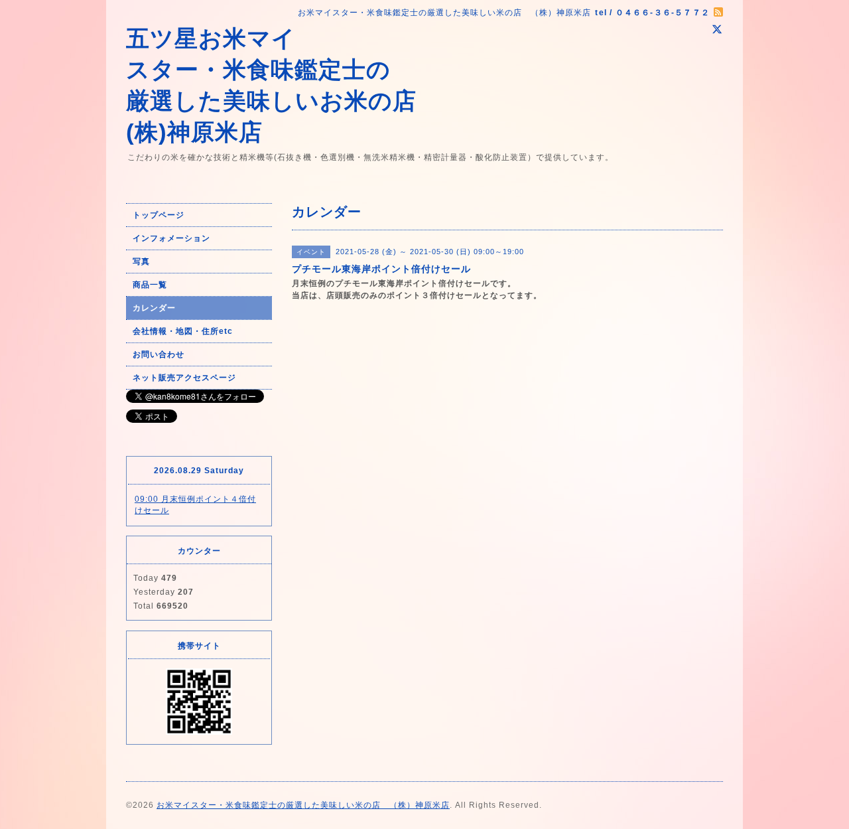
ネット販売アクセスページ (184, 377)
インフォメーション (171, 238)
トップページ (158, 215)
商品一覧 (150, 284)
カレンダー (154, 308)
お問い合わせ (158, 354)
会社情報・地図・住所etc (183, 331)
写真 (141, 261)
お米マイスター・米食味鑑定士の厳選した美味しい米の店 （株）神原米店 (303, 805)
